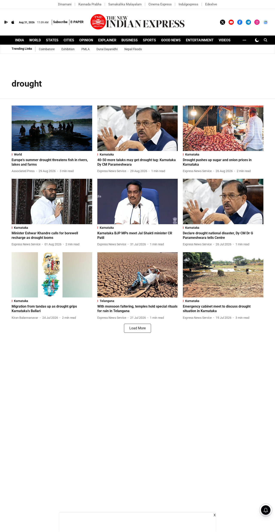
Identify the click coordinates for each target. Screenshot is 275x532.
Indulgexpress (188, 4)
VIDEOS (225, 40)
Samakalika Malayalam (125, 4)
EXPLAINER (107, 40)
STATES (52, 40)
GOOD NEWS (171, 40)
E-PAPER (77, 22)
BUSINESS (129, 40)
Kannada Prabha (89, 4)
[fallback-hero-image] (52, 128)
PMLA (85, 49)
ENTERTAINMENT (200, 40)
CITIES (69, 40)
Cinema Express (160, 4)
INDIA (19, 40)
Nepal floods (133, 49)
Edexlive (211, 4)
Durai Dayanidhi (107, 49)
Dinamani (65, 4)
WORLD (35, 40)
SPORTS (149, 40)
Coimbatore (47, 49)
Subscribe (60, 22)
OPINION (86, 40)
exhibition (68, 49)
